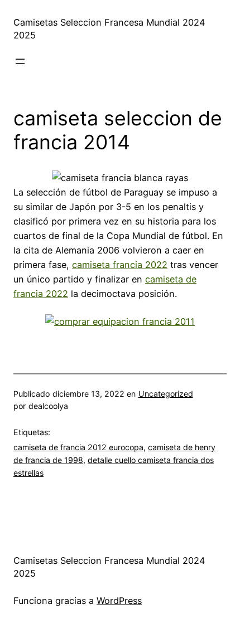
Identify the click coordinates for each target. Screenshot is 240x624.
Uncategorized (165, 393)
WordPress (119, 600)
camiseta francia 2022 (119, 264)
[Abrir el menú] (20, 61)
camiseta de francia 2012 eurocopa (78, 447)
